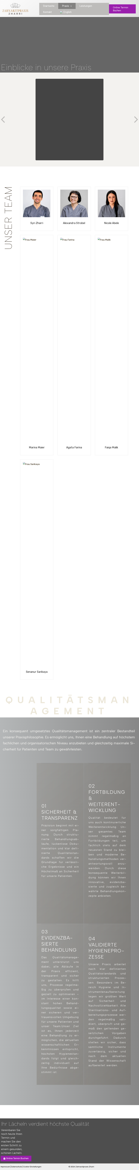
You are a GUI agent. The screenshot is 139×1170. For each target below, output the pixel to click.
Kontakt (47, 12)
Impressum (5, 1167)
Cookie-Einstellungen (32, 1167)
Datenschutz (16, 1167)
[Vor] (135, 119)
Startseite (48, 5)
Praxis (65, 5)
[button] (70, 6)
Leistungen (85, 5)
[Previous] (3, 119)
